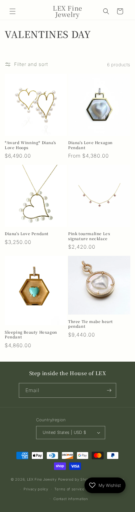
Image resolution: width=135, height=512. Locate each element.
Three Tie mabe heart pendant (90, 324)
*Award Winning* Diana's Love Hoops (30, 145)
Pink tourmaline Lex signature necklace (89, 236)
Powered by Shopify (76, 479)
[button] (12, 11)
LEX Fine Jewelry (42, 479)
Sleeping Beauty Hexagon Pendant (31, 334)
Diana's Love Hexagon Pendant (90, 145)
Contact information (70, 499)
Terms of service (69, 489)
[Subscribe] (109, 390)
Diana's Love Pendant (27, 233)
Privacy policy (36, 489)
